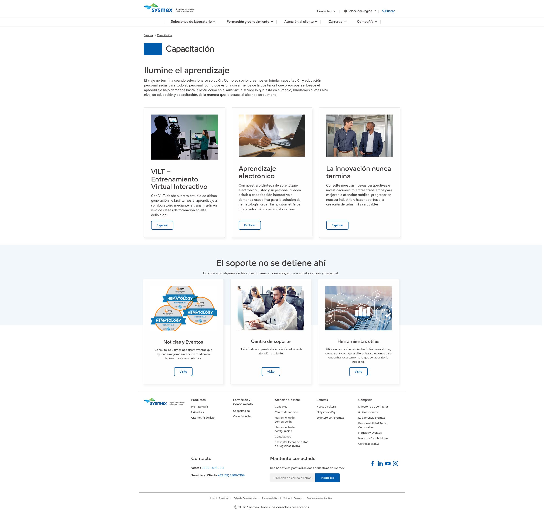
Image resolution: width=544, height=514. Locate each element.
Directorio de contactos (373, 406)
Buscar (390, 11)
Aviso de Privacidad (219, 498)
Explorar (162, 225)
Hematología (199, 406)
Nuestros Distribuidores (373, 438)
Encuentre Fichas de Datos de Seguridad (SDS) (291, 444)
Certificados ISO (368, 444)
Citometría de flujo (203, 417)
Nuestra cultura (326, 406)
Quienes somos (368, 412)
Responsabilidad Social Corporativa (372, 425)
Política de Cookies (292, 498)
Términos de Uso (270, 498)
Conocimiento (242, 416)
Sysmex (148, 35)
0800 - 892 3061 (213, 468)
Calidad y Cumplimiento (245, 498)
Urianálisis (197, 412)
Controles (281, 406)
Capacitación (164, 35)
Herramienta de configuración (285, 429)
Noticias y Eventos (370, 433)
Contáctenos (326, 11)
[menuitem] (191, 22)
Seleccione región (360, 11)
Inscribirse (327, 478)
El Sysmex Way (326, 412)
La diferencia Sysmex (371, 417)
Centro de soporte (286, 412)
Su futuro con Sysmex (330, 417)
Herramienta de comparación (285, 419)
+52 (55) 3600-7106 (231, 475)
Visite (183, 372)
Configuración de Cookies (319, 498)
